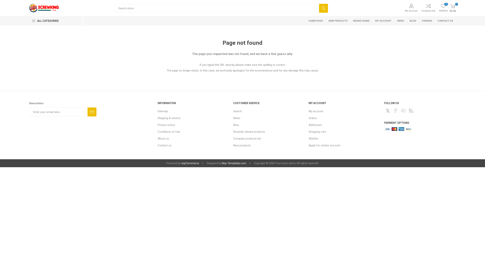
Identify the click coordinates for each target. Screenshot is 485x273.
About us (163, 138)
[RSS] (411, 110)
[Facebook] (396, 110)
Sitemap (163, 111)
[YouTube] (403, 110)
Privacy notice (166, 125)
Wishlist (313, 138)
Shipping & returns (169, 118)
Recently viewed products (249, 131)
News (236, 118)
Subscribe (92, 111)
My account (411, 10)
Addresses (315, 125)
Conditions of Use (169, 131)
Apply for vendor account (324, 145)
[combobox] (216, 8)
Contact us (164, 145)
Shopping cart (317, 131)
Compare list (428, 10)
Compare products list (247, 138)
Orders (313, 118)
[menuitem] (193, 111)
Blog (236, 125)
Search (323, 8)
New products (242, 145)
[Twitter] (388, 111)
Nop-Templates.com (234, 163)
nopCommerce (190, 163)
